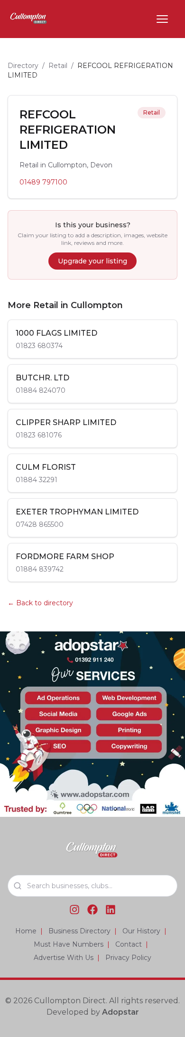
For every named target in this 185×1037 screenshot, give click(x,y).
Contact (128, 944)
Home (26, 931)
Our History (141, 931)
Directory (23, 65)
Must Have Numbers (68, 944)
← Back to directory (40, 603)
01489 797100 (43, 182)
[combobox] (92, 886)
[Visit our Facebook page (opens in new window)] (92, 909)
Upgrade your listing (92, 261)
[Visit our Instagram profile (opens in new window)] (74, 909)
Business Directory (79, 931)
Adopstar (120, 1012)
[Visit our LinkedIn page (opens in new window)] (110, 909)
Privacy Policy (128, 957)
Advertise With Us (63, 957)
